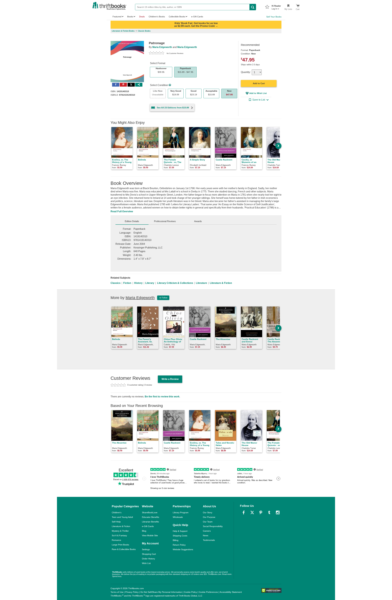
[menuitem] (276, 6)
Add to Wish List (258, 93)
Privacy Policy (132, 592)
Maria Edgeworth (162, 47)
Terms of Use (117, 592)
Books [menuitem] (130, 16)
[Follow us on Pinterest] (260, 512)
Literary (149, 283)
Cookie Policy (190, 592)
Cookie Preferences (208, 592)
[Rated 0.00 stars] (156, 53)
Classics (116, 283)
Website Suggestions (183, 549)
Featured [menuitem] (117, 16)
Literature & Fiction (221, 283)
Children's (116, 512)
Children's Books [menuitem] (157, 16)
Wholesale (178, 517)
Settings (146, 549)
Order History (148, 558)
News (205, 535)
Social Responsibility (213, 526)
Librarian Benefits (150, 521)
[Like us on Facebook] (243, 512)
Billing (175, 540)
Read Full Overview (122, 211)
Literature (201, 283)
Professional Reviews (165, 221)
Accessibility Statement (231, 592)
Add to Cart (259, 83)
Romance (116, 540)
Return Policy (179, 545)
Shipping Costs (180, 535)
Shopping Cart (149, 554)
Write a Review (170, 379)
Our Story (207, 512)
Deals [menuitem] (142, 16)
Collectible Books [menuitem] (177, 16)
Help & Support (180, 531)
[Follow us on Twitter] (252, 512)
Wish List (146, 563)
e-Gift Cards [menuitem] (197, 16)
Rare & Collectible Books (124, 549)
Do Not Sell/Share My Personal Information (161, 592)
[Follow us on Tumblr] (269, 512)
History (138, 283)
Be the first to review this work (162, 396)
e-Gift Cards (148, 526)
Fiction (127, 283)
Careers (207, 531)
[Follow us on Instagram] (277, 512)
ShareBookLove (149, 512)
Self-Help (116, 521)
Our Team (208, 521)
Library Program (180, 512)
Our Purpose (209, 517)
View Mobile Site (150, 535)
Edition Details (132, 221)
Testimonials (209, 540)
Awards (198, 221)
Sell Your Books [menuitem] (273, 16)
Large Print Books (120, 544)
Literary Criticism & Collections (175, 283)
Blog (144, 531)
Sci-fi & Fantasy (119, 535)
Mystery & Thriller (120, 531)
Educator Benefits (150, 517)
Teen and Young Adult (122, 517)
